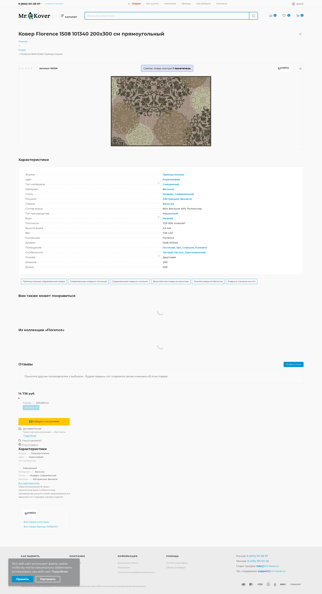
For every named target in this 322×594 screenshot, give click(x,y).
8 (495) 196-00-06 (258, 561)
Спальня (188, 247)
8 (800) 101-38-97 (29, 3)
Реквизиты (124, 567)
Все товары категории (36, 522)
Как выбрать (30, 556)
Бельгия (168, 203)
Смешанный (171, 184)
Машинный (170, 213)
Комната (201, 247)
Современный (184, 194)
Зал (178, 247)
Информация (127, 556)
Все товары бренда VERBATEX (41, 526)
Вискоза (168, 189)
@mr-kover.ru (267, 566)
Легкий (168, 252)
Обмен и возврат (176, 567)
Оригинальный (195, 252)
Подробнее (29, 435)
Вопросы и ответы (128, 562)
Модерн (168, 194)
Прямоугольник (173, 174)
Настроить (48, 579)
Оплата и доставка (176, 562)
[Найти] (253, 15)
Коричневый (171, 179)
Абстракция (171, 198)
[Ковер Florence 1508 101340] (161, 111)
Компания (77, 556)
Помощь (172, 556)
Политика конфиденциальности (136, 572)
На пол (178, 252)
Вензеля (186, 198)
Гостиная (169, 247)
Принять (22, 579)
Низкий (168, 218)
